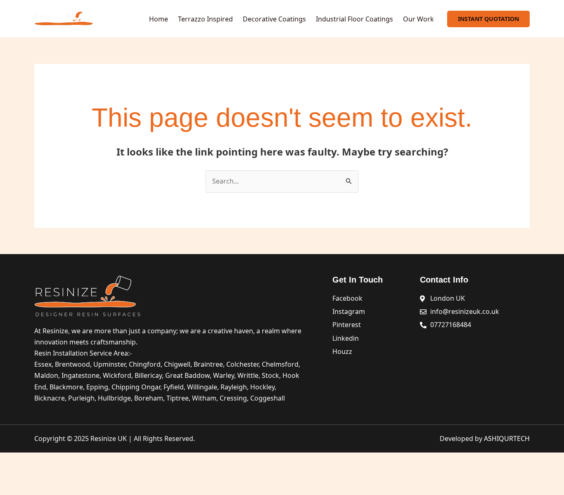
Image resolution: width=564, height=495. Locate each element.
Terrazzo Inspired (205, 19)
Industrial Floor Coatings (354, 19)
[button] (488, 19)
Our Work (418, 19)
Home (158, 19)
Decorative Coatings (274, 19)
